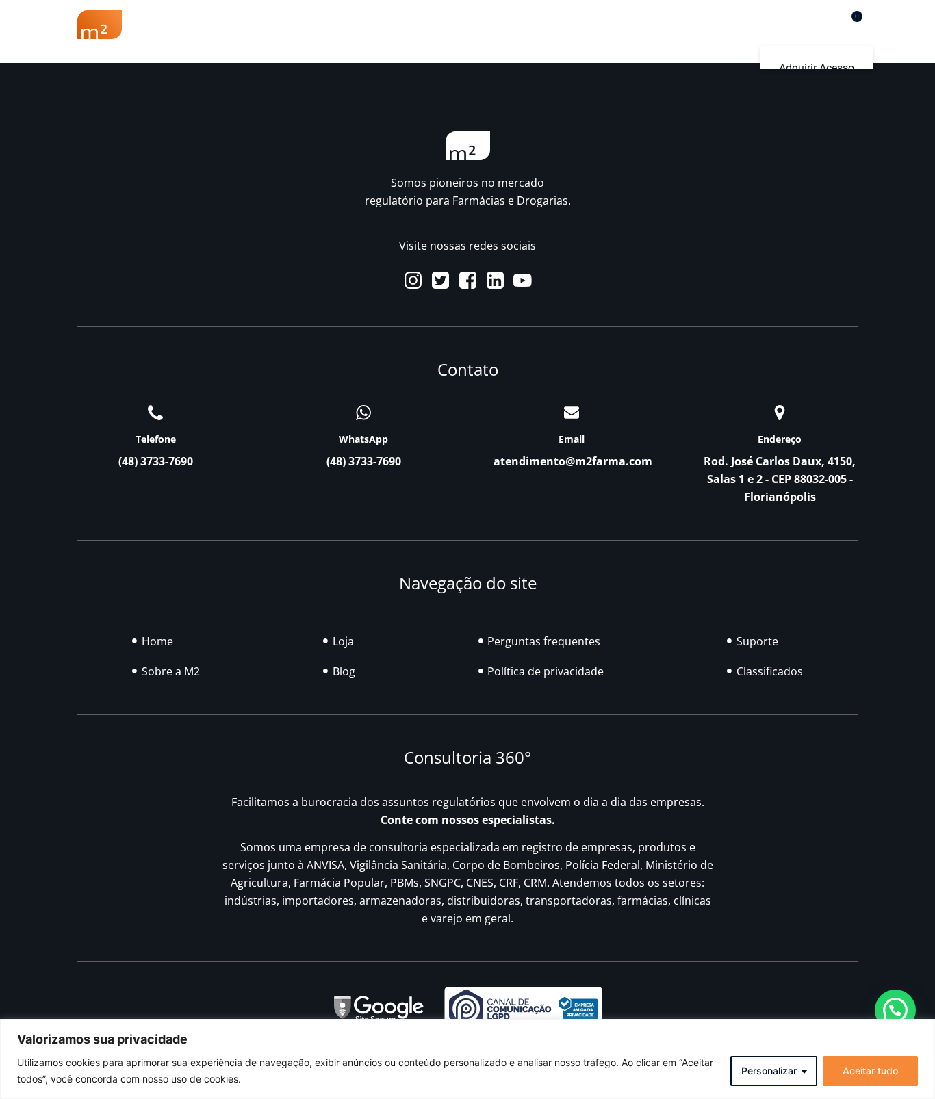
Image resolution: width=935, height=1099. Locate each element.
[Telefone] (155, 412)
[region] (467, 1059)
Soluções (464, 24)
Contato (741, 24)
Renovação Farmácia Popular (331, 24)
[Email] (571, 412)
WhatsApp (363, 438)
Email (572, 438)
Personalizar (769, 1070)
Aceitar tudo (870, 1070)
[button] (816, 21)
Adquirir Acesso (816, 68)
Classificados (625, 24)
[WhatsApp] (363, 412)
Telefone (156, 438)
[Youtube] (523, 280)
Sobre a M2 (193, 24)
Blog (546, 24)
